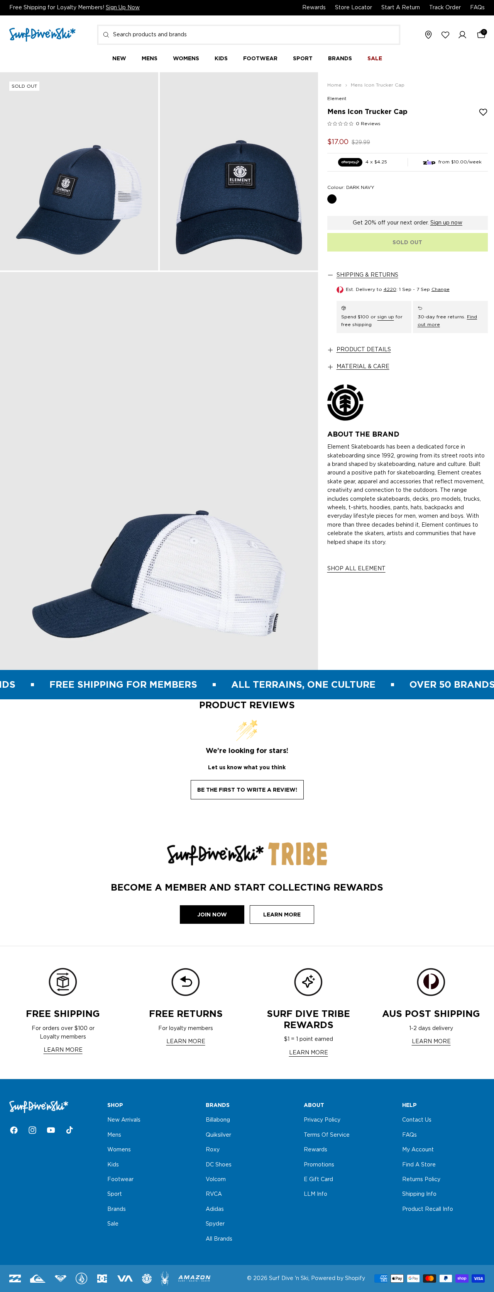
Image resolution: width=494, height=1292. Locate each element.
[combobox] (248, 35)
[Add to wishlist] (483, 112)
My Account (418, 1150)
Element (337, 98)
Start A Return (400, 7)
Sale (112, 1224)
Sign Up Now (123, 7)
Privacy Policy (322, 1120)
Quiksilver (218, 1135)
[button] (462, 35)
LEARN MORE (63, 1050)
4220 (390, 289)
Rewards (314, 7)
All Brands (219, 1239)
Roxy (213, 1150)
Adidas (215, 1209)
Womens (119, 1150)
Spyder (215, 1224)
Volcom (216, 1179)
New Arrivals (123, 1120)
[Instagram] (32, 1130)
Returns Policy (421, 1179)
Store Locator (353, 7)
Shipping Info (419, 1194)
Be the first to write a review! (247, 790)
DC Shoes (219, 1165)
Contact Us (416, 1120)
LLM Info (315, 1194)
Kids (113, 1165)
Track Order (445, 7)
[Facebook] (14, 1130)
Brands (116, 1209)
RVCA (214, 1194)
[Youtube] (51, 1130)
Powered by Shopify (338, 1278)
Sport (114, 1194)
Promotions (319, 1165)
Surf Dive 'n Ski (288, 1278)
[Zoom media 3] (159, 471)
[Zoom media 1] (79, 171)
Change (440, 289)
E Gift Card (318, 1179)
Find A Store (419, 1165)
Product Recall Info (427, 1209)
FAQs (477, 7)
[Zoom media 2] (239, 171)
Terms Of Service (327, 1135)
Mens (114, 1135)
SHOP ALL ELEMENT (356, 568)
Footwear (120, 1179)
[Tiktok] (69, 1130)
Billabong (218, 1120)
